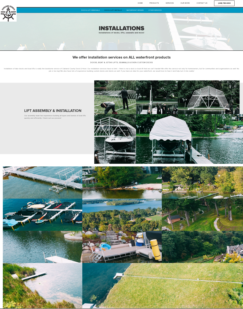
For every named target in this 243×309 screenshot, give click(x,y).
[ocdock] (8, 6)
